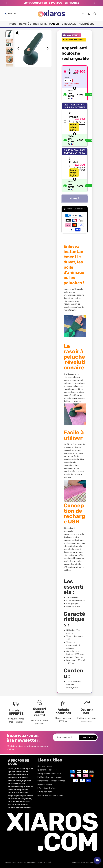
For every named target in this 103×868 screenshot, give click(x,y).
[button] (75, 83)
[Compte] (89, 14)
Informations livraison (46, 788)
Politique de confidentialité (49, 773)
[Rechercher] (83, 14)
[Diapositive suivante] (95, 3)
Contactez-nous (44, 766)
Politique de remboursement (49, 777)
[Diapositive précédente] (6, 3)
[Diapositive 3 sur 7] (9, 50)
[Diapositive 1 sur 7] (9, 34)
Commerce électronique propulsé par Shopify (34, 862)
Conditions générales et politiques (85, 862)
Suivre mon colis (44, 792)
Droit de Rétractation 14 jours (50, 795)
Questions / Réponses (46, 770)
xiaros (14, 862)
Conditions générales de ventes (51, 781)
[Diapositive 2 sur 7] (9, 42)
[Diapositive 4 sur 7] (9, 59)
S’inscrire (87, 737)
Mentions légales (44, 784)
